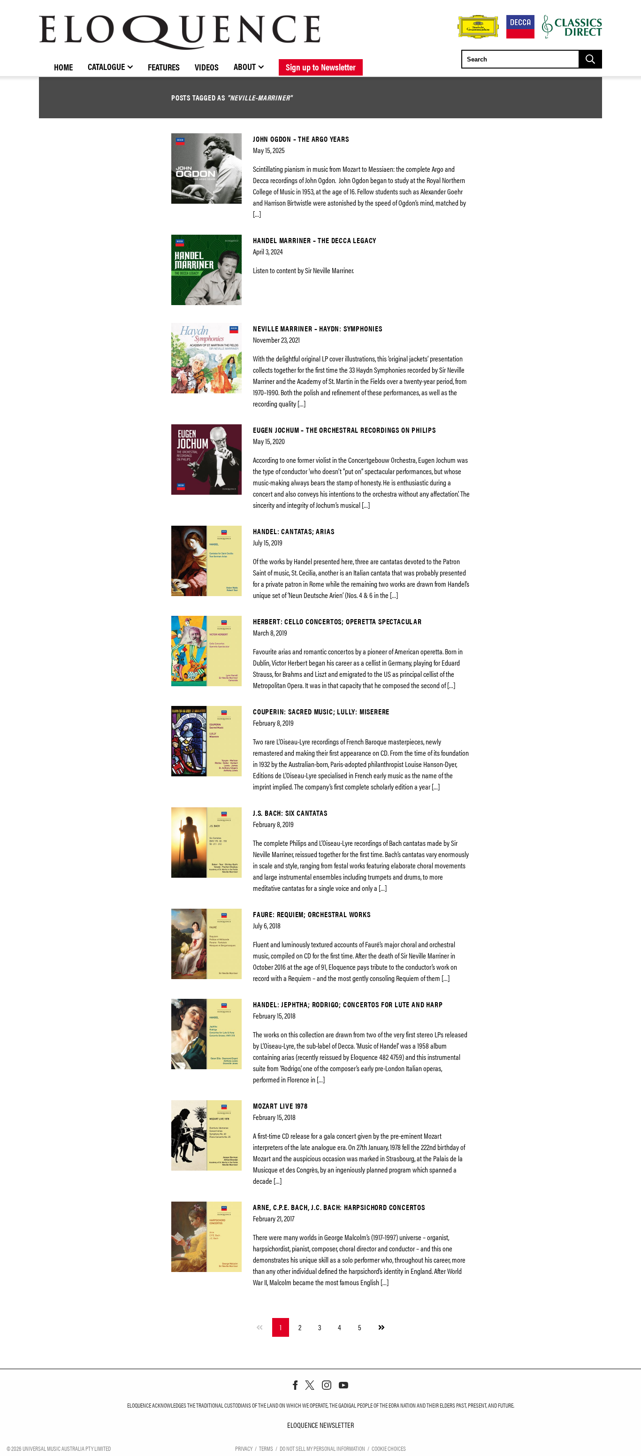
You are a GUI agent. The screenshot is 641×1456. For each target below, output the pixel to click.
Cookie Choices (389, 1448)
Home (63, 66)
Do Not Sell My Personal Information (322, 1448)
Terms (266, 1448)
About (245, 66)
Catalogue (106, 66)
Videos (207, 66)
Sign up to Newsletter (321, 66)
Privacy (243, 1448)
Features (164, 66)
